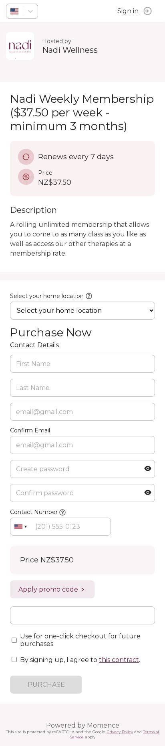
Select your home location (47, 296)
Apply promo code (48, 589)
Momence (103, 725)
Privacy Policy (120, 732)
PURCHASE (46, 684)
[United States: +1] (20, 526)
